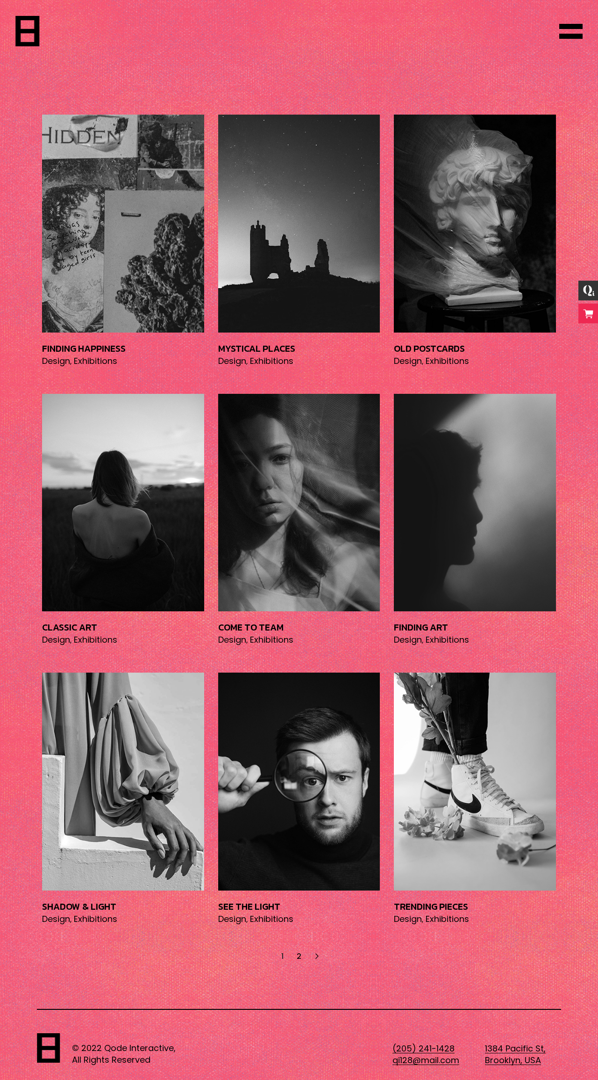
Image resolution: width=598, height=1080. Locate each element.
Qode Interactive (139, 1048)
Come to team (251, 627)
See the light (249, 906)
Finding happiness (84, 348)
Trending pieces (431, 906)
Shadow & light (79, 906)
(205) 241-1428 (423, 1048)
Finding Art (421, 627)
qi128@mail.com (425, 1060)
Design (56, 361)
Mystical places (256, 348)
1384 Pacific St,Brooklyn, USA (515, 1054)
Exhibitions (95, 361)
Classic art (69, 627)
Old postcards (429, 348)
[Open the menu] (571, 31)
